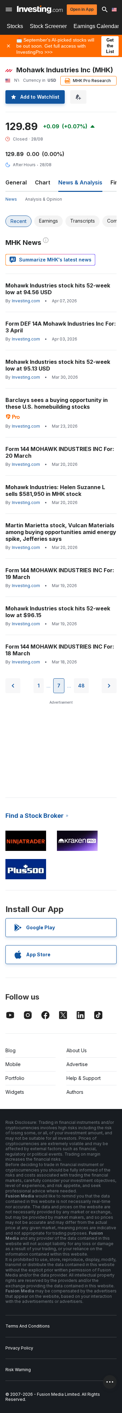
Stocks (15, 26)
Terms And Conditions (27, 1326)
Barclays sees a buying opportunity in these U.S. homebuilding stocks (56, 403)
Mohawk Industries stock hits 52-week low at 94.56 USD (57, 289)
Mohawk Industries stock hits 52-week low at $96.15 (57, 612)
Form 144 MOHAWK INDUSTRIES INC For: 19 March (59, 573)
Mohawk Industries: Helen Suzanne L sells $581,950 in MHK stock (55, 490)
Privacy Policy (19, 1348)
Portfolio (14, 1078)
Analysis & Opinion (43, 199)
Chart (42, 182)
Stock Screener (48, 26)
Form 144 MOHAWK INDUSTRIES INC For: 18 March (59, 650)
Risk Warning (18, 1369)
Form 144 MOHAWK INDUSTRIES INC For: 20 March (59, 452)
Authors (74, 1092)
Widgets (14, 1092)
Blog (10, 1050)
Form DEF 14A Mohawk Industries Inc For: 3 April (60, 327)
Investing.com (26, 300)
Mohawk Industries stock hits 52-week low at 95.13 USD (57, 365)
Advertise (77, 1064)
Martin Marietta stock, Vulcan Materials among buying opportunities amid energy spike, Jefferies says (60, 532)
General (16, 182)
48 (81, 685)
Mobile (13, 1064)
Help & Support (83, 1078)
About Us (76, 1050)
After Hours (24, 164)
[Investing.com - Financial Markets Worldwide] (40, 9)
